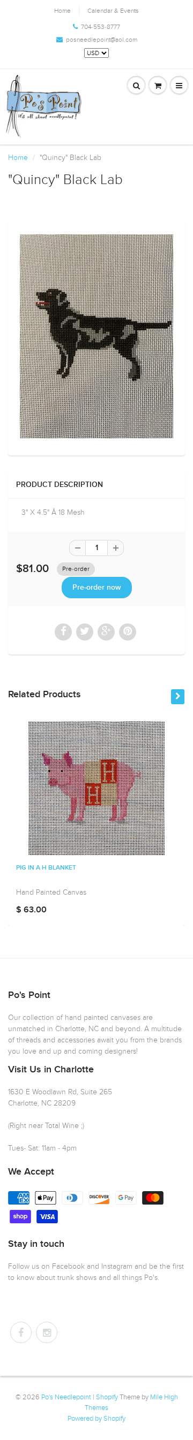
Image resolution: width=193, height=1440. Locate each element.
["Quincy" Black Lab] (96, 336)
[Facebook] (21, 1332)
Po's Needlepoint (66, 1397)
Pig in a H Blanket (46, 868)
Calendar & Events (113, 10)
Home (62, 10)
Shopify (107, 1397)
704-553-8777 (100, 27)
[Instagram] (46, 1332)
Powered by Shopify (96, 1418)
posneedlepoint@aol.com (101, 39)
